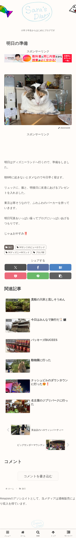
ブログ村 (40, 252)
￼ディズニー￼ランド (19, 252)
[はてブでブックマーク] (60, 267)
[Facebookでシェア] (38, 267)
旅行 (10, 247)
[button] (60, 275)
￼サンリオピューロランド (32, 247)
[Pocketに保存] (16, 275)
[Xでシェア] (16, 267)
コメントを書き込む (38, 476)
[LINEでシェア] (38, 275)
